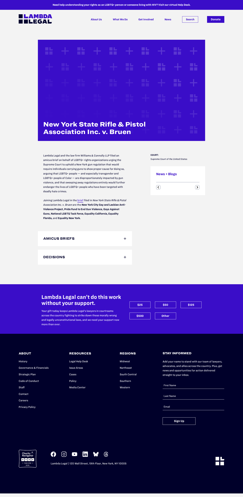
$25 (140, 304)
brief (80, 200)
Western (125, 387)
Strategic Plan (27, 374)
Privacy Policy (27, 407)
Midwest (125, 361)
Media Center (77, 387)
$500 (140, 315)
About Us (96, 19)
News (168, 19)
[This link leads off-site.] (53, 456)
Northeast (126, 367)
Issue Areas (76, 367)
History (23, 361)
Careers (23, 400)
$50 (165, 304)
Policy (72, 381)
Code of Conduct (29, 381)
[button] (158, 187)
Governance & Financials (34, 367)
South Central (128, 374)
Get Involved (146, 19)
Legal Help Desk (78, 361)
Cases (72, 374)
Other (165, 315)
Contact (23, 394)
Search (190, 19)
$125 (191, 304)
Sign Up (179, 421)
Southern (125, 381)
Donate (216, 19)
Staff (22, 387)
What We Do (120, 19)
